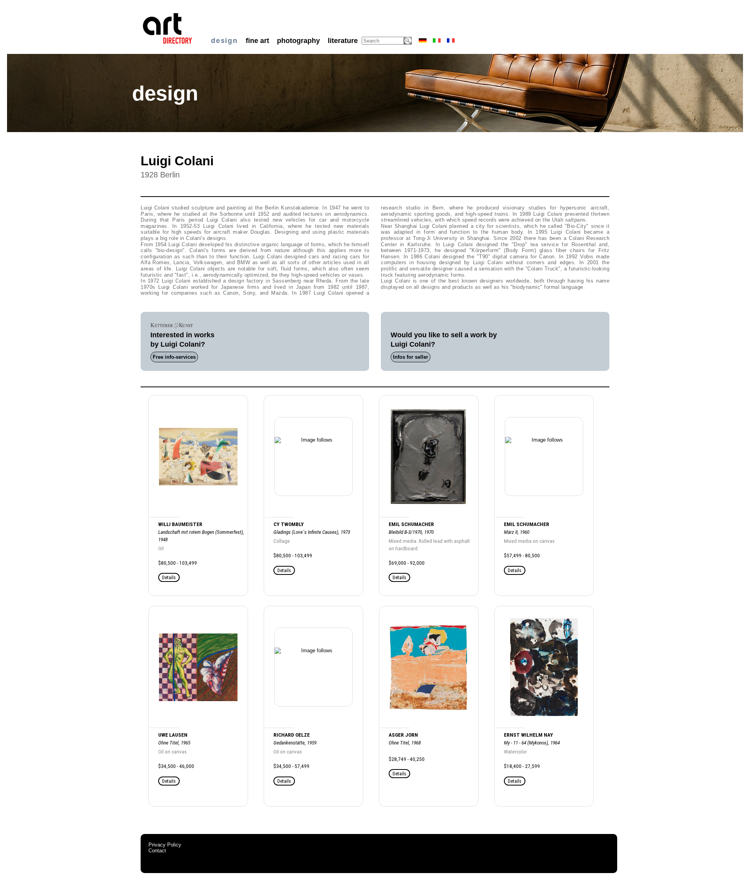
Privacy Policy (164, 845)
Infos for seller (410, 357)
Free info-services (174, 357)
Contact (157, 851)
